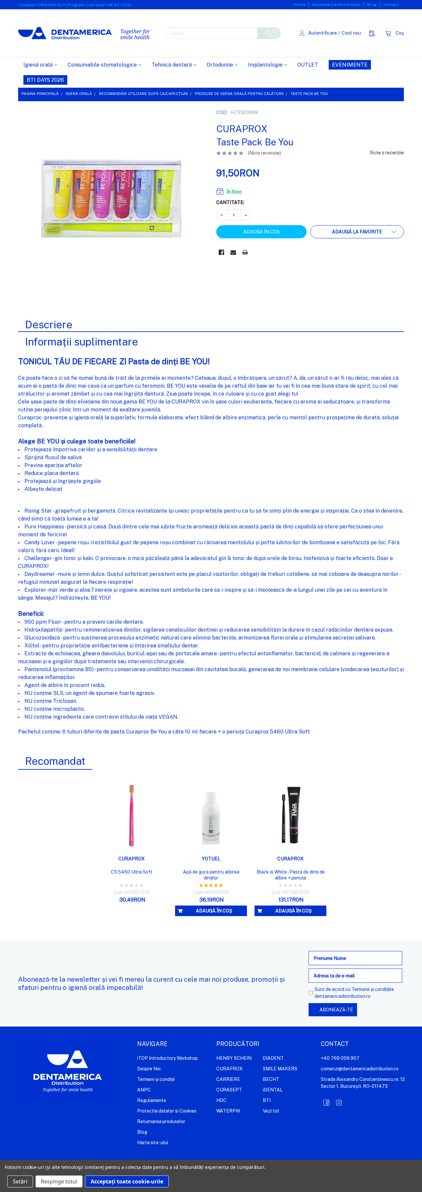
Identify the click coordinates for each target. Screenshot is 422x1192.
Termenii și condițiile (372, 989)
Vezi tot (271, 1111)
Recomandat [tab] (55, 761)
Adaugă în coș (214, 910)
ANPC (144, 1089)
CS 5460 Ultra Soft (132, 872)
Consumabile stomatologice (102, 65)
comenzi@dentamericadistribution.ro (360, 1068)
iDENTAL (273, 1089)
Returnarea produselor (161, 1121)
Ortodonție (220, 65)
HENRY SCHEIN (234, 1058)
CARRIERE (228, 1079)
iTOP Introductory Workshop (167, 1058)
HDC (221, 1100)
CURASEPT (229, 1089)
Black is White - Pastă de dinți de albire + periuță (290, 874)
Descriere (49, 324)
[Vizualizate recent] (374, 33)
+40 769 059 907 (340, 1058)
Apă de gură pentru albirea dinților (211, 874)
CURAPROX (229, 1068)
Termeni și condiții (156, 1079)
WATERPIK (228, 1111)
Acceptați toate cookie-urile (127, 1181)
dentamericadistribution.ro (343, 996)
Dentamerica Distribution (336, 4)
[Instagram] (339, 1102)
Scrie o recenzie (387, 152)
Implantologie (265, 65)
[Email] (233, 252)
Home (299, 4)
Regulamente (151, 1100)
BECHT (271, 1079)
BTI (267, 1100)
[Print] (245, 252)
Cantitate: (230, 202)
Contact (391, 4)
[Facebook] (221, 252)
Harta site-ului (152, 1142)
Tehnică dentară (172, 65)
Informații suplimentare (81, 342)
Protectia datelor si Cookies (166, 1111)
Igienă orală (38, 65)
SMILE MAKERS (280, 1068)
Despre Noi (149, 1068)
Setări (20, 1181)
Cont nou (351, 33)
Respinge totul (59, 1181)
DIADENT (273, 1058)
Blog (372, 4)
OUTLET (307, 65)
